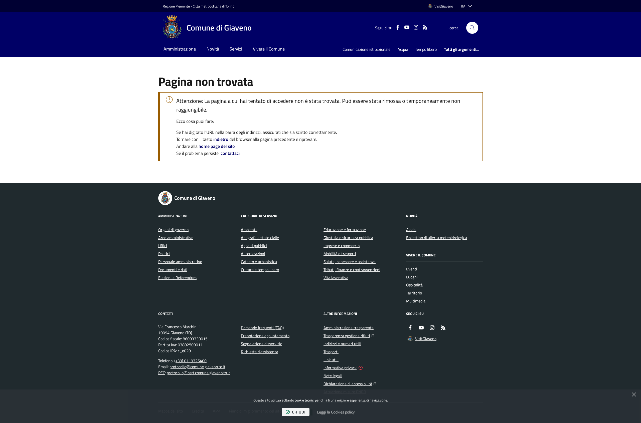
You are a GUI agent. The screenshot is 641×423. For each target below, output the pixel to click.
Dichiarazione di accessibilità (350, 383)
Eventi (411, 269)
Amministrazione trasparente (349, 328)
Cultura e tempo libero (260, 270)
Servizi (236, 49)
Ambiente (249, 230)
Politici (164, 254)
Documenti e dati (172, 270)
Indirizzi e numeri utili (342, 344)
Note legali (333, 376)
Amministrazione (180, 49)
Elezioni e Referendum (177, 278)
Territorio (414, 293)
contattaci (230, 153)
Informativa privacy (340, 368)
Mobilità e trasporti (340, 254)
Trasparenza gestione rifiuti (349, 335)
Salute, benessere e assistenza (350, 262)
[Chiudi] (634, 394)
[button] (472, 28)
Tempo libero (426, 49)
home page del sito (217, 146)
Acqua (403, 49)
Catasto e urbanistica (259, 262)
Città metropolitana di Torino (213, 6)
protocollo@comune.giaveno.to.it (197, 367)
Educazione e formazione (345, 230)
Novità (213, 49)
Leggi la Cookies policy (336, 412)
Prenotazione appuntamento (265, 336)
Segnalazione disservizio (261, 344)
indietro (220, 139)
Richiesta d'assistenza (259, 352)
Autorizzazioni (253, 254)
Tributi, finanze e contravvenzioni (352, 270)
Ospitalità (414, 285)
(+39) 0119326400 (190, 361)
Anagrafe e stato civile (260, 238)
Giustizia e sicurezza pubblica (348, 238)
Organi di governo (173, 230)
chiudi (298, 412)
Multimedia (415, 301)
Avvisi (411, 230)
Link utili (331, 360)
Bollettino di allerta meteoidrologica (436, 238)
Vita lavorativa (336, 278)
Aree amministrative (175, 238)
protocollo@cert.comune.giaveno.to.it (198, 373)
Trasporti (331, 352)
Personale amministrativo (180, 262)
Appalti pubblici (254, 246)
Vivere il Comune (269, 49)
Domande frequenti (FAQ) (262, 328)
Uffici (162, 246)
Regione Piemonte (176, 6)
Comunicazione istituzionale (366, 49)
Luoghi (412, 277)
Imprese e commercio (342, 246)
